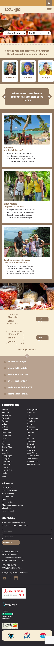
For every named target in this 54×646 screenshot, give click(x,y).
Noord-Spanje (33, 430)
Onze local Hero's (9, 491)
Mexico (30, 415)
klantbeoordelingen (18, 394)
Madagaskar (32, 410)
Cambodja (6, 436)
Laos (4, 476)
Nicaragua (31, 427)
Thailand (31, 447)
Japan (5, 467)
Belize (4, 424)
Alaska (5, 410)
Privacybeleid (8, 511)
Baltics (5, 421)
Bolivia (5, 427)
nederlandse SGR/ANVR (20, 387)
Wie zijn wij (7, 488)
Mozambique (32, 418)
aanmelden (8, 542)
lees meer (40, 319)
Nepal (29, 424)
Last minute (32, 459)
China (4, 441)
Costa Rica (7, 447)
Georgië (5, 459)
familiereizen (35, 33)
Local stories (7, 496)
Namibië (31, 421)
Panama (30, 433)
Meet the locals (8, 502)
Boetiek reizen (33, 464)
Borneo (5, 430)
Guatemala (7, 462)
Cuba (4, 450)
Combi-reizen (33, 456)
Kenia (4, 473)
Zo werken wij (8, 494)
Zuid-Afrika (32, 453)
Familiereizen (33, 462)
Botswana (6, 433)
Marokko (30, 412)
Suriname (31, 441)
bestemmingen (12, 33)
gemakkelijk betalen (18, 368)
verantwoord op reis (18, 375)
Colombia (6, 444)
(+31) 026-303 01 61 (14, 560)
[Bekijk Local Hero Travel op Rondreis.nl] (14, 598)
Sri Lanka (31, 438)
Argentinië (6, 415)
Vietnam (31, 450)
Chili (4, 438)
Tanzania (31, 444)
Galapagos (7, 456)
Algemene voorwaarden (12, 505)
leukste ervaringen (17, 362)
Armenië (5, 418)
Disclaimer (6, 508)
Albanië (5, 412)
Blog (4, 499)
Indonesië (6, 464)
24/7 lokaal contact (17, 381)
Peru (29, 436)
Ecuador (5, 453)
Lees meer (40, 338)
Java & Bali (7, 470)
